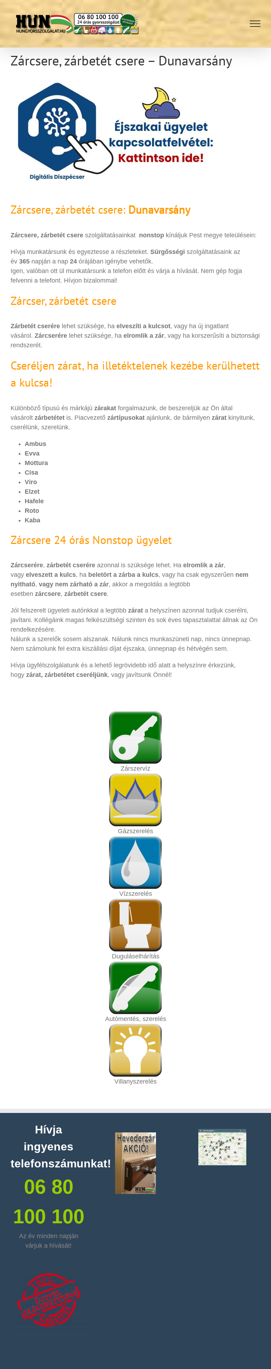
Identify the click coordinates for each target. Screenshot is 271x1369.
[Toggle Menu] (255, 24)
